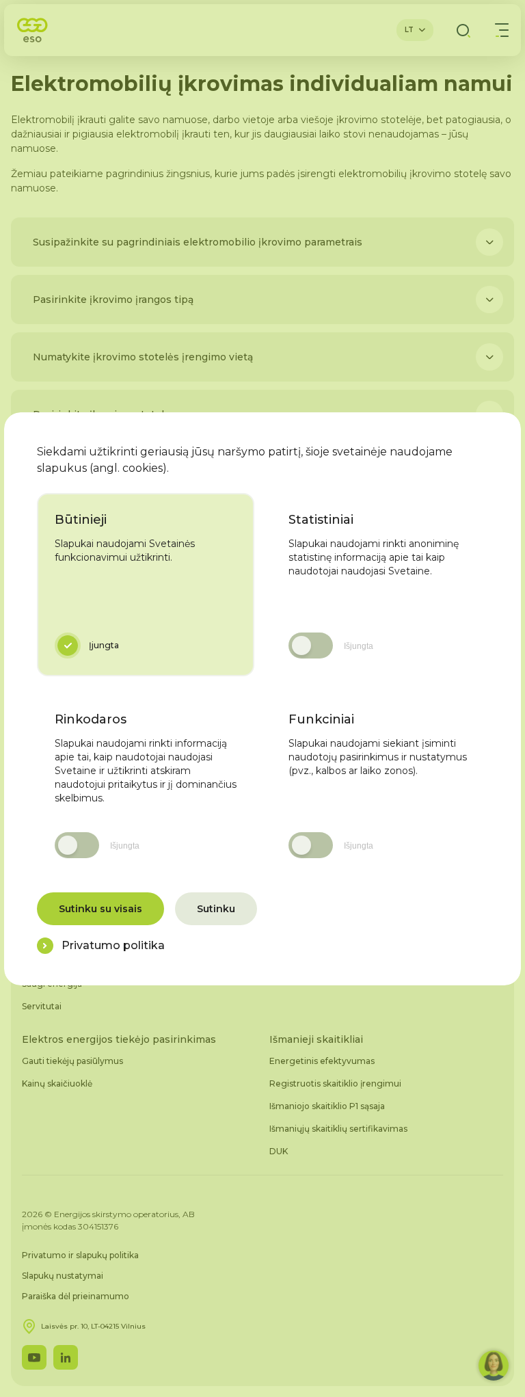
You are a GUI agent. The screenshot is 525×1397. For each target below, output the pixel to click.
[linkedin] (65, 1357)
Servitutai (42, 1006)
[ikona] (45, 945)
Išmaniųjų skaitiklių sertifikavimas (338, 1128)
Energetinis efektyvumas (322, 1061)
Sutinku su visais (100, 909)
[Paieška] (463, 30)
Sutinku (216, 909)
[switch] (310, 645)
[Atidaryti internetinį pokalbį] (494, 1366)
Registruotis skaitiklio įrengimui (335, 1083)
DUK (278, 1151)
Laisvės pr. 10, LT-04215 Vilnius (93, 1326)
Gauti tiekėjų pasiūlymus (72, 1061)
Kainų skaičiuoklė (57, 1083)
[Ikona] (489, 242)
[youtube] (34, 1357)
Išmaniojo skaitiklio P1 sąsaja (327, 1106)
